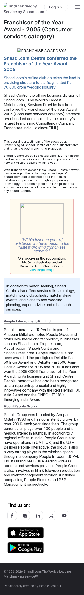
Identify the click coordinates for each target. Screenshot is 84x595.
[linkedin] (38, 515)
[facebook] (12, 515)
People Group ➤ (50, 586)
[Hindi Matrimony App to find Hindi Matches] (25, 547)
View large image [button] (42, 270)
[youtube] (64, 515)
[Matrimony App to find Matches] (25, 532)
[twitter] (51, 515)
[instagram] (25, 515)
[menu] (77, 7)
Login (54, 7)
